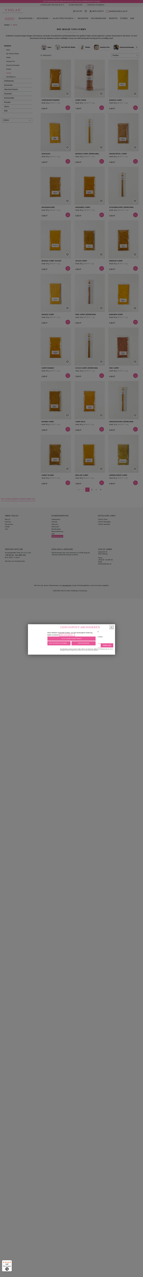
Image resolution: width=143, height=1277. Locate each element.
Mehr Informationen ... (67, 635)
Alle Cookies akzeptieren (71, 638)
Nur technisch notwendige (59, 643)
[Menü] (10, 1261)
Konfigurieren (83, 643)
